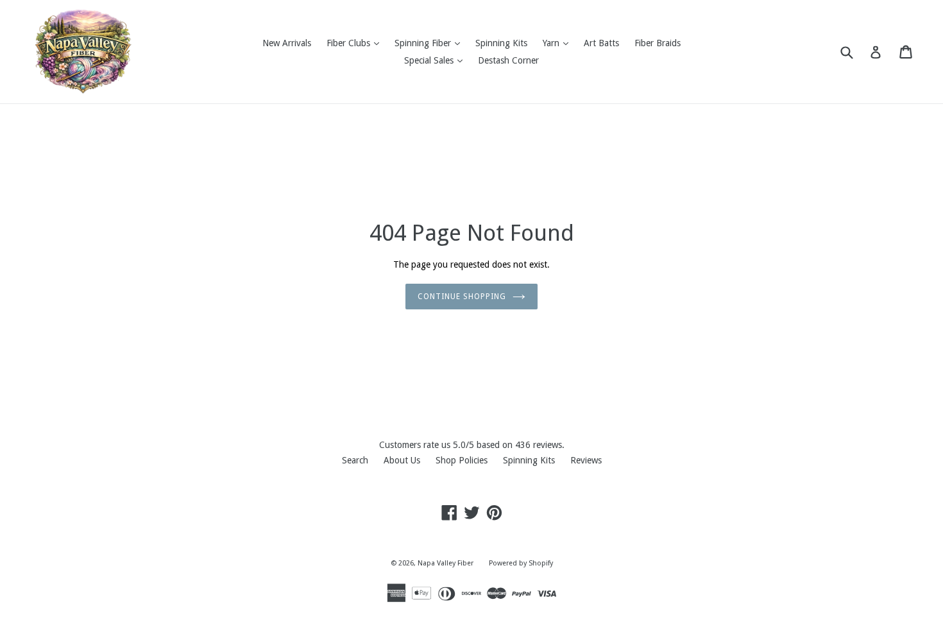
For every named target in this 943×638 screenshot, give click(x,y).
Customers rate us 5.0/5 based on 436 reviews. (472, 445)
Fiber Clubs (356, 42)
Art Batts (601, 43)
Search (355, 460)
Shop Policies (462, 460)
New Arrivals (286, 43)
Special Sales (436, 60)
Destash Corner (508, 60)
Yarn (559, 42)
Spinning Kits (501, 43)
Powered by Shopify (521, 563)
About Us (402, 460)
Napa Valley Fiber (445, 563)
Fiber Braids (657, 43)
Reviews (586, 460)
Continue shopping (461, 296)
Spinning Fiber (430, 42)
